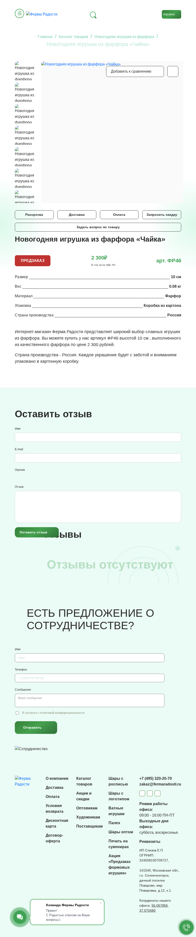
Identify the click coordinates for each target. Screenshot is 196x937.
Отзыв (19, 486)
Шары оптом (121, 832)
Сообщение (23, 689)
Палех (114, 823)
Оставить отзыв (33, 532)
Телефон (21, 669)
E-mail (19, 449)
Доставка (77, 215)
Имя (18, 428)
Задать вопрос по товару (98, 227)
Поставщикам (89, 826)
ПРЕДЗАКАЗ (32, 261)
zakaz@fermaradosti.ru (160, 784)
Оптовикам (87, 808)
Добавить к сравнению (131, 71)
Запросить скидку (162, 215)
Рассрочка (34, 215)
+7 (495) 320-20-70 (155, 778)
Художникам (88, 817)
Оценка (20, 469)
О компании (57, 778)
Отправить (32, 727)
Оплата (119, 215)
